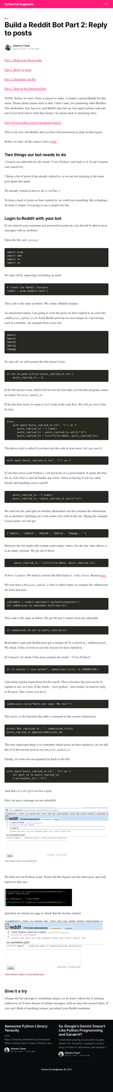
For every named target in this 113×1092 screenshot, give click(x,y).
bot (7, 18)
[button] (106, 4)
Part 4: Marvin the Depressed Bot (25, 88)
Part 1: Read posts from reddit (23, 60)
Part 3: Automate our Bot (20, 79)
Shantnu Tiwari (21, 45)
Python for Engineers (19, 4)
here (53, 141)
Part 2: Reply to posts (18, 70)
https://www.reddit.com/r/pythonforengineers (33, 122)
